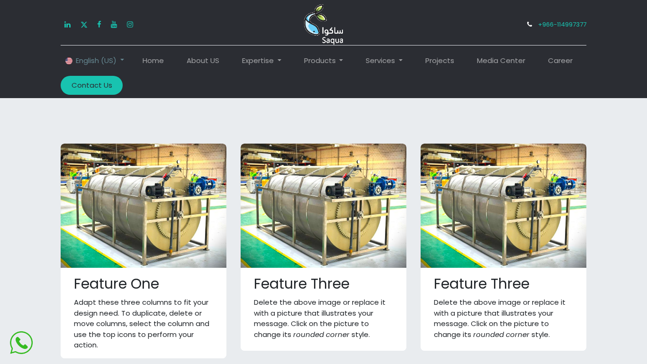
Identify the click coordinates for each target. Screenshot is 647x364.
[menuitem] (153, 61)
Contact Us (92, 85)
